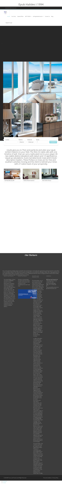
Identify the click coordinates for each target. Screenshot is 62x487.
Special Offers (20, 16)
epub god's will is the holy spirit (37, 397)
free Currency (36, 357)
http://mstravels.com (52, 288)
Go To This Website (36, 425)
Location (7, 139)
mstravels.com (36, 405)
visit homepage (36, 441)
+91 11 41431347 (52, 284)
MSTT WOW (27, 16)
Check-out (29, 139)
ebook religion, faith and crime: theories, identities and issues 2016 (37, 430)
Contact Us (47, 16)
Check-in (21, 139)
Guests (37, 139)
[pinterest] (56, 7)
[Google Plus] (51, 7)
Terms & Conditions (47, 477)
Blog (52, 16)
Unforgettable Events (37, 16)
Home (8, 16)
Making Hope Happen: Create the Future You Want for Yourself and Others (37, 372)
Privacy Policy (55, 477)
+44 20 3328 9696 (52, 283)
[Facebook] (46, 7)
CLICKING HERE (38, 418)
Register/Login (9, 22)
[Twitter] (48, 7)
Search (53, 142)
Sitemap (5, 481)
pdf (40, 338)
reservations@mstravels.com (10, 7)
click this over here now (37, 376)
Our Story (13, 16)
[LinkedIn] (54, 7)
